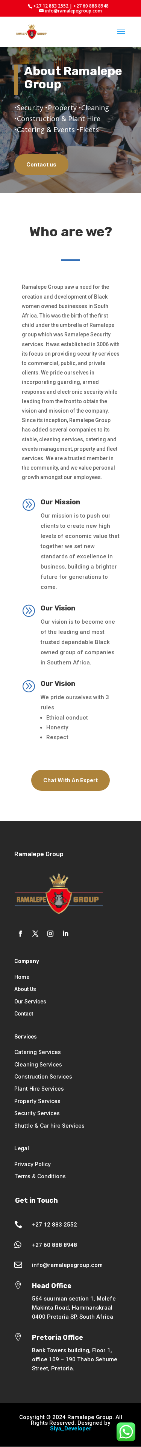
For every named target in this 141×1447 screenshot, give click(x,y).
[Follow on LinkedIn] (65, 934)
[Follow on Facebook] (20, 934)
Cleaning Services (38, 1064)
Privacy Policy (32, 1164)
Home (21, 977)
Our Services (30, 1002)
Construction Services (43, 1076)
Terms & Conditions (40, 1176)
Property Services (37, 1101)
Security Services (37, 1113)
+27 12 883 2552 (54, 1224)
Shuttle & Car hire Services (49, 1125)
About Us (25, 989)
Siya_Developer (70, 1428)
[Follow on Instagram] (50, 934)
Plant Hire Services (39, 1088)
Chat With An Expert (70, 780)
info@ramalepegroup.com (67, 1265)
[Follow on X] (35, 934)
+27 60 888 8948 (54, 1245)
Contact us (41, 164)
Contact (23, 1014)
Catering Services (37, 1052)
